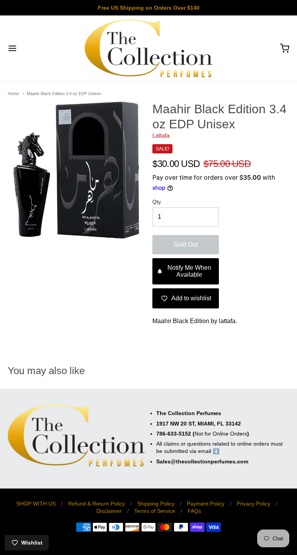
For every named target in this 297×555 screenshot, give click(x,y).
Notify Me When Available (189, 271)
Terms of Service (154, 511)
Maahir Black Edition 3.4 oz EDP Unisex (64, 93)
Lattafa (160, 135)
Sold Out (186, 244)
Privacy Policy (253, 504)
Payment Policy (205, 504)
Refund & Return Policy (96, 504)
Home (13, 93)
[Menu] (36, 48)
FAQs (194, 511)
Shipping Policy (155, 504)
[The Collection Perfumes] (149, 48)
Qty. (157, 202)
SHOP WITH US (36, 504)
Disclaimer (109, 511)
